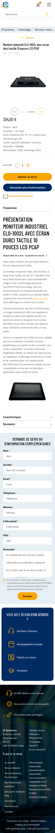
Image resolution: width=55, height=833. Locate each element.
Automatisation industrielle (37, 772)
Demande (8, 549)
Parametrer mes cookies (18, 821)
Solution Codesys (38, 797)
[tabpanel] (27, 80)
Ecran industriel (37, 749)
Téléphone (9, 492)
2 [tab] (29, 113)
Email (6, 478)
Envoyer (27, 596)
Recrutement (11, 806)
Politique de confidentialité (27, 824)
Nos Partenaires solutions (13, 784)
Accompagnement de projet (29, 644)
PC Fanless (34, 741)
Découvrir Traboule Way (15, 793)
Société (7, 464)
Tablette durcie (37, 730)
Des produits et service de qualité (31, 703)
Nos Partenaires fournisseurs (13, 775)
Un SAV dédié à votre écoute (28, 693)
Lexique (9, 811)
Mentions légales (38, 821)
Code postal (10, 521)
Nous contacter (12, 767)
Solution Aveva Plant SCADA (40, 791)
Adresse (7, 507)
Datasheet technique (21, 195)
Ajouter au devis (27, 176)
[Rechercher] (46, 14)
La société (10, 762)
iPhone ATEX (35, 737)
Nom (6, 450)
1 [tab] (22, 113)
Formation (10, 800)
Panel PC (33, 745)
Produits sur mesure (26, 657)
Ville (5, 535)
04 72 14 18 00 (13, 754)
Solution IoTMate (38, 785)
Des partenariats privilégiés (28, 714)
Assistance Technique (27, 631)
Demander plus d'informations (27, 187)
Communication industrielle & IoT (38, 779)
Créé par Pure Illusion (38, 828)
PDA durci (34, 734)
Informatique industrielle (36, 764)
